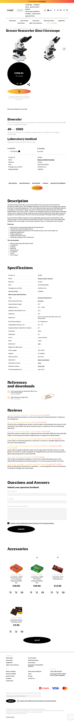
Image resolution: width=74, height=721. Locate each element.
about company (11, 671)
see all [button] (37, 640)
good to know (34, 7)
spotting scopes (49, 20)
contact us (31, 678)
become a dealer (11, 674)
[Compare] (61, 10)
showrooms (39, 1)
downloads (36, 183)
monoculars (21, 23)
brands (27, 9)
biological (41, 298)
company (36, 5)
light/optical (47, 298)
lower (39, 363)
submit (10, 701)
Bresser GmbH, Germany (46, 160)
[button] (55, 10)
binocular (40, 301)
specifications (24, 183)
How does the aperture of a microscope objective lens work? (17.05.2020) (34, 439)
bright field (41, 366)
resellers (28, 13)
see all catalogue (51, 23)
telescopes (12, 20)
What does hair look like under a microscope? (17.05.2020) (28, 431)
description (13, 183)
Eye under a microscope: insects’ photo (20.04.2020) (26, 422)
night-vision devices (35, 23)
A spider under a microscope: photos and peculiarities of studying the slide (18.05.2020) (34, 447)
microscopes (24, 20)
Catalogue (14, 28)
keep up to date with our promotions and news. (23, 693)
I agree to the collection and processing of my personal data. (32, 523)
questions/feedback (57, 183)
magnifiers (61, 20)
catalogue (28, 5)
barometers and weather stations (35, 665)
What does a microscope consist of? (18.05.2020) (25, 457)
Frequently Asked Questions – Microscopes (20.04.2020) (28, 415)
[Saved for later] (57, 10)
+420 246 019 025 (56, 671)
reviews (45, 183)
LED (39, 344)
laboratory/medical (43, 360)
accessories (37, 188)
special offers (30, 16)
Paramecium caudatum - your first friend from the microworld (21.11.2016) (34, 464)
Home (8, 28)
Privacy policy (10, 717)
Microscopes (23, 28)
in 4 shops (41, 148)
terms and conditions (32, 11)
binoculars (36, 20)
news (27, 7)
